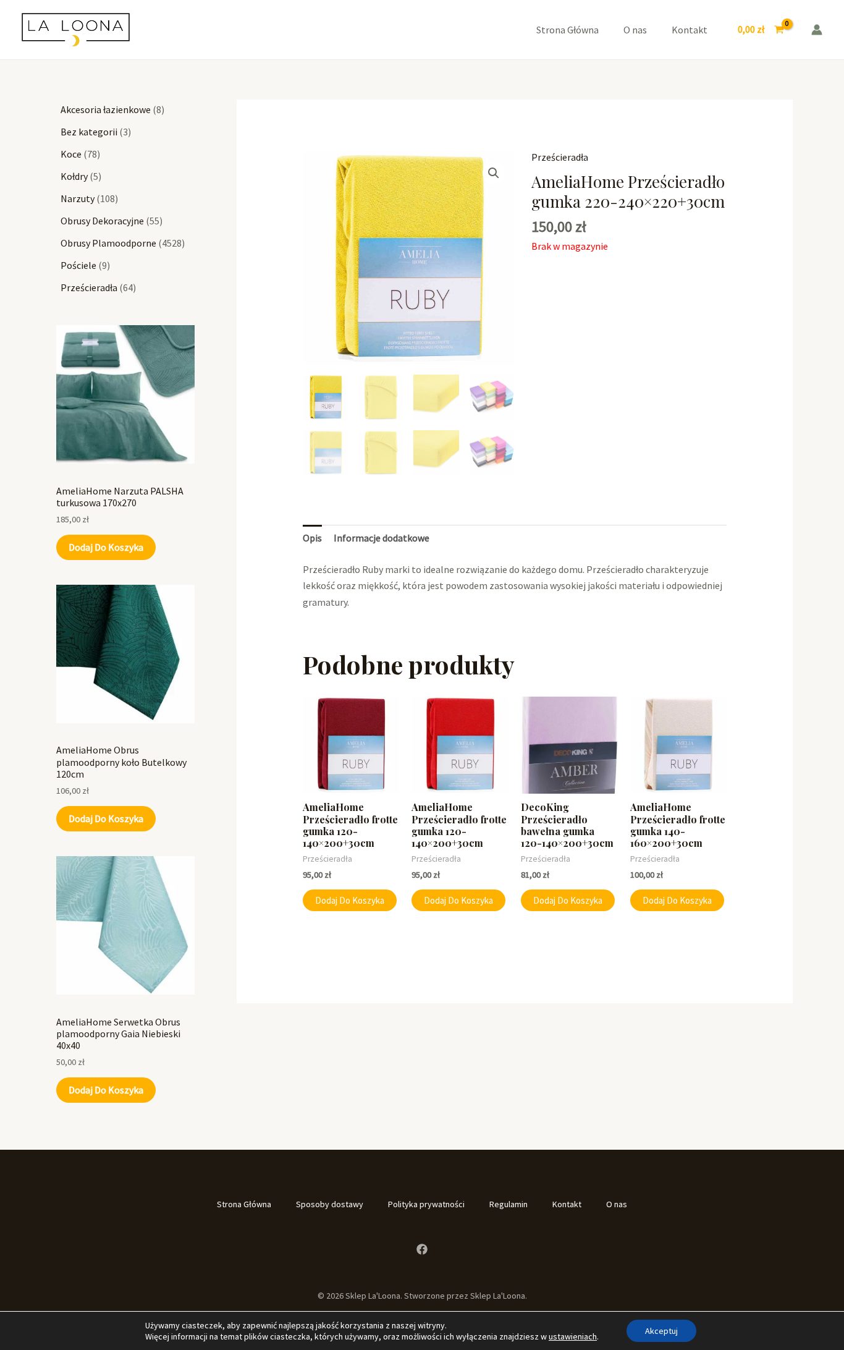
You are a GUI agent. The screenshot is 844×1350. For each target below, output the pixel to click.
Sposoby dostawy (329, 1204)
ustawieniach (573, 1336)
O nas (635, 29)
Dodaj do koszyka (106, 547)
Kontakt (689, 29)
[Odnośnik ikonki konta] (816, 29)
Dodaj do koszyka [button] (349, 900)
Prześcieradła (559, 157)
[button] (494, 173)
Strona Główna (567, 29)
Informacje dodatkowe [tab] (381, 538)
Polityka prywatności (426, 1204)
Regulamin (508, 1204)
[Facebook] (422, 1249)
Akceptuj (661, 1330)
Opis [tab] (312, 538)
